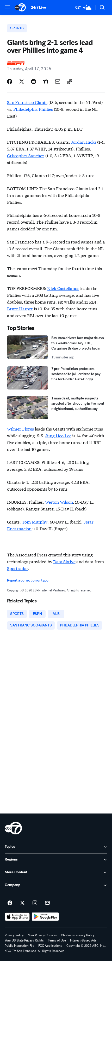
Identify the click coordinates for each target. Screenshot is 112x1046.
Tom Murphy (34, 522)
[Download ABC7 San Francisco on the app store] (17, 917)
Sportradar (17, 568)
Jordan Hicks (83, 142)
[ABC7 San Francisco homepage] (20, 7)
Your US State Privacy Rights (24, 940)
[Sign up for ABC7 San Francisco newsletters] (47, 903)
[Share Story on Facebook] (9, 81)
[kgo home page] (13, 828)
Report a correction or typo (27, 580)
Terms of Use (57, 940)
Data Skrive (64, 561)
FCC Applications (50, 945)
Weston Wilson (59, 502)
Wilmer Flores (20, 429)
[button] (7, 7)
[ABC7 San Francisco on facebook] (10, 903)
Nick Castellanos (63, 288)
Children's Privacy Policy (78, 935)
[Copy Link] (69, 81)
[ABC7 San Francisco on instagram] (35, 903)
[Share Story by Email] (57, 81)
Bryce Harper (20, 308)
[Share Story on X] (21, 81)
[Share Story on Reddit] (33, 81)
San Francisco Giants (27, 102)
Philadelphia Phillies (33, 109)
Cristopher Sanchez (25, 155)
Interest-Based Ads (83, 940)
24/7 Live (38, 7)
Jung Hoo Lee (58, 435)
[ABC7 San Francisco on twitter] (22, 903)
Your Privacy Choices (42, 935)
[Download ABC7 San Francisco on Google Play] (45, 917)
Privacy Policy (14, 935)
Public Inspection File (19, 945)
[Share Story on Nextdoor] (45, 81)
